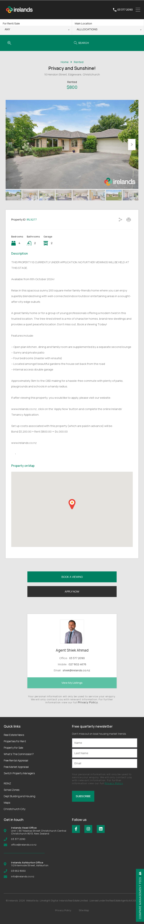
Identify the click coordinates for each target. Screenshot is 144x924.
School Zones (11, 790)
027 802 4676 (77, 664)
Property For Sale (13, 747)
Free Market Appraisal (16, 767)
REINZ (7, 783)
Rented (78, 62)
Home (65, 62)
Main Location (83, 23)
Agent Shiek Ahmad (72, 650)
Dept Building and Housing (19, 796)
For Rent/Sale (11, 23)
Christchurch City (14, 809)
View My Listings (72, 683)
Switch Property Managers (19, 773)
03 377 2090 (125, 9)
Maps (7, 802)
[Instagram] (88, 829)
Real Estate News (14, 735)
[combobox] (36, 30)
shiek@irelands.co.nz (76, 670)
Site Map (84, 910)
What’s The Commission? (19, 754)
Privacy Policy (88, 702)
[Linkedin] (101, 829)
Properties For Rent (15, 741)
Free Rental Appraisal (16, 760)
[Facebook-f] (76, 829)
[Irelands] (20, 15)
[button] (72, 504)
